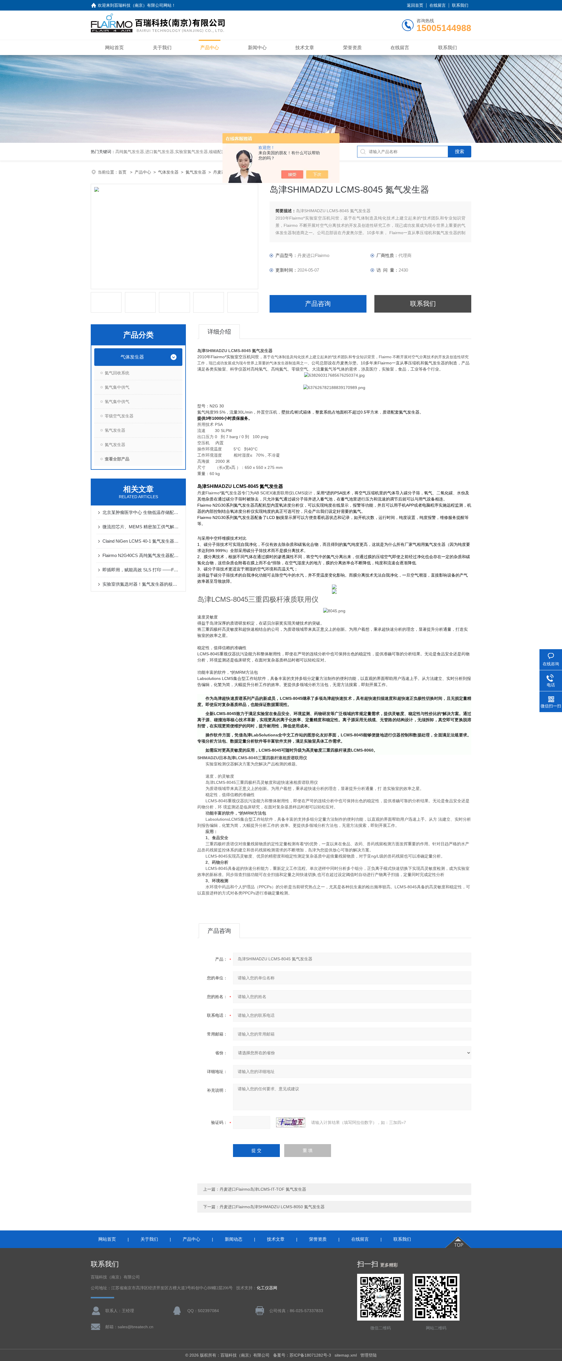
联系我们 (460, 5)
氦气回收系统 (117, 373)
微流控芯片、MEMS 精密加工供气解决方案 (141, 526)
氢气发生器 (115, 430)
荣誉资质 (352, 47)
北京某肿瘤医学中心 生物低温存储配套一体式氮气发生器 (141, 512)
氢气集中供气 (117, 401)
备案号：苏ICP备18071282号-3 (302, 1355)
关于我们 (162, 47)
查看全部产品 (117, 459)
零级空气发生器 (119, 416)
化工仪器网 (267, 1288)
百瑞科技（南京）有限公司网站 (143, 5)
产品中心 (209, 47)
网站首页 (114, 47)
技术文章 (304, 47)
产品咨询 (318, 303)
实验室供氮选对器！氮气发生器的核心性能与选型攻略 (141, 584)
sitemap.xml (346, 1355)
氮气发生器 (196, 172)
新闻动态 (233, 1239)
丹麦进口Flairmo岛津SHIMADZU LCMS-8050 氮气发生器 (272, 1206)
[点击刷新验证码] (290, 1122)
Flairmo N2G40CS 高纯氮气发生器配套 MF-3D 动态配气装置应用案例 (141, 555)
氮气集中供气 (117, 387)
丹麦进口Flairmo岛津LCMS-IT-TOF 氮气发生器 (263, 1189)
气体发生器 (168, 172)
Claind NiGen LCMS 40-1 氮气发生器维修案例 (141, 541)
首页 (123, 172)
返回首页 (415, 5)
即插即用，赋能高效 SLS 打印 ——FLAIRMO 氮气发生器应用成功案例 (141, 569)
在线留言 (437, 5)
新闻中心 (257, 47)
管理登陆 (368, 1355)
